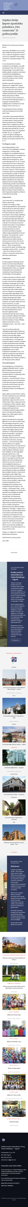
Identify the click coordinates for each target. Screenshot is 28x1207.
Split (14, 695)
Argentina (14, 774)
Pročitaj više (15, 640)
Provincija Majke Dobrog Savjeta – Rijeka (14, 744)
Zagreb (14, 667)
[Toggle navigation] (3, 13)
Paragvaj (14, 797)
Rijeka (14, 724)
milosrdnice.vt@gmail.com (8, 1160)
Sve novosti (14, 552)
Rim (14, 822)
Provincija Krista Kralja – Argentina (14, 794)
